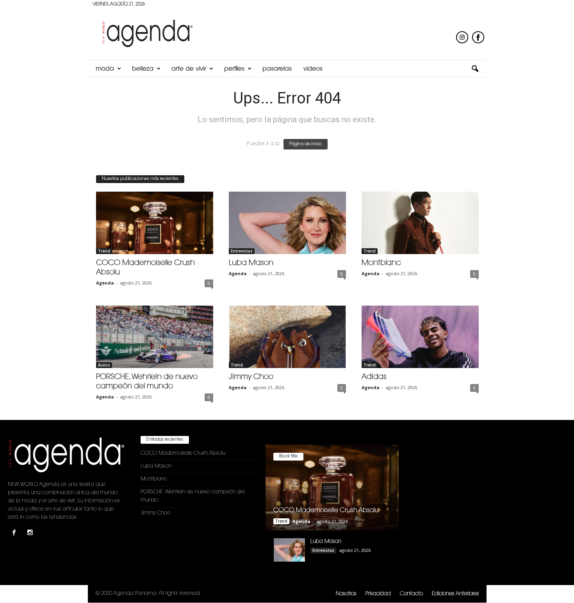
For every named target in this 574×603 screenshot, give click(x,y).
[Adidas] (420, 337)
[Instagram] (31, 533)
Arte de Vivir (188, 69)
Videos (313, 69)
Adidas (374, 377)
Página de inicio (305, 144)
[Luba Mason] (287, 223)
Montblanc (381, 263)
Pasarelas (277, 69)
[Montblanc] (420, 223)
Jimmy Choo (251, 377)
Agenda (105, 283)
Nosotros (346, 593)
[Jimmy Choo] (287, 337)
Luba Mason (251, 263)
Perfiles (234, 69)
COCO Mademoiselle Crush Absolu (183, 453)
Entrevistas (242, 251)
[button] (474, 69)
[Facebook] (16, 533)
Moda (105, 69)
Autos (104, 365)
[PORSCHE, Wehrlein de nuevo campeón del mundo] (154, 337)
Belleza (142, 69)
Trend (104, 251)
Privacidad (378, 593)
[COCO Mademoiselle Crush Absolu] (154, 223)
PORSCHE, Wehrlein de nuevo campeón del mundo (192, 496)
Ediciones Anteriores (455, 593)
